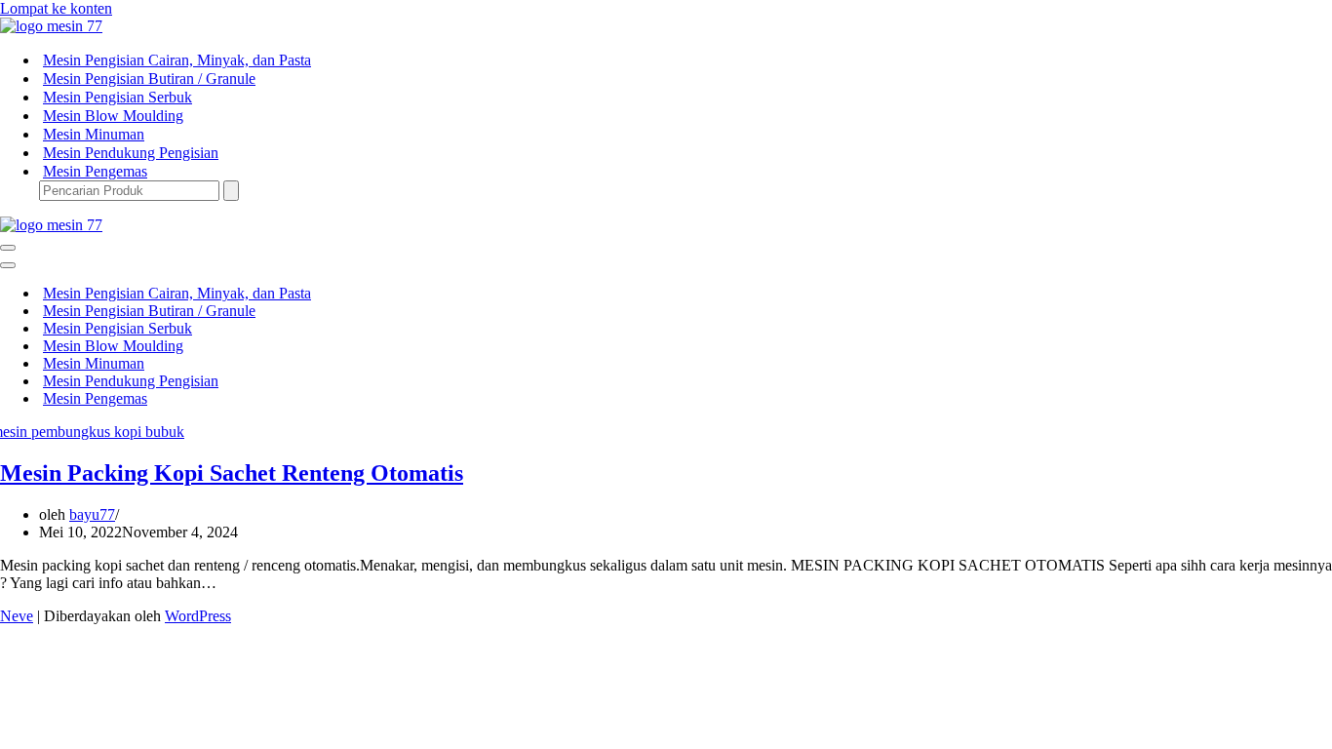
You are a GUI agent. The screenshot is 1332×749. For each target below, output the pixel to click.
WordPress (198, 616)
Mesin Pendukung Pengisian (130, 152)
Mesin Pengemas (95, 171)
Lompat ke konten (56, 8)
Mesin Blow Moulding (113, 115)
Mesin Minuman (93, 134)
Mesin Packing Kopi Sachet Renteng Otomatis (231, 473)
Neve (16, 616)
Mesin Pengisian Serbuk (117, 97)
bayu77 (92, 514)
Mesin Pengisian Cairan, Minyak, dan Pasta (177, 60)
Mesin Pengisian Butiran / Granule (149, 78)
